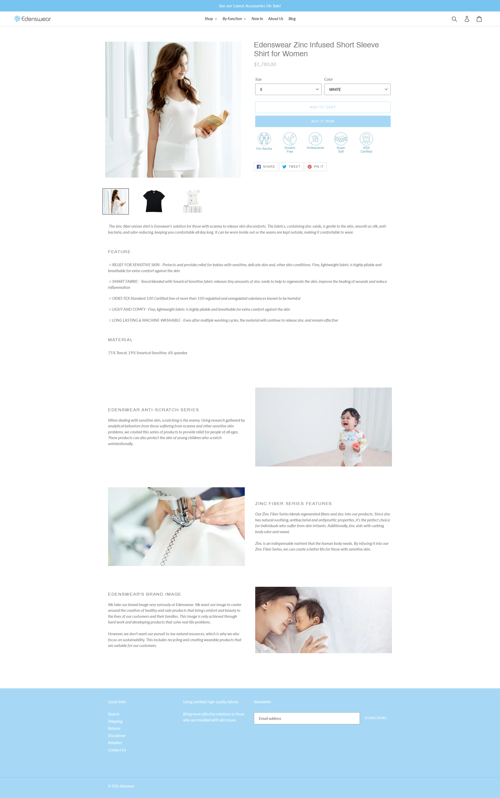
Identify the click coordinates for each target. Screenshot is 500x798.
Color (328, 79)
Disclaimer (117, 735)
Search (113, 714)
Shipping (115, 721)
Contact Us (117, 749)
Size (258, 79)
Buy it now (322, 121)
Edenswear (127, 786)
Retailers (115, 742)
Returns (114, 728)
